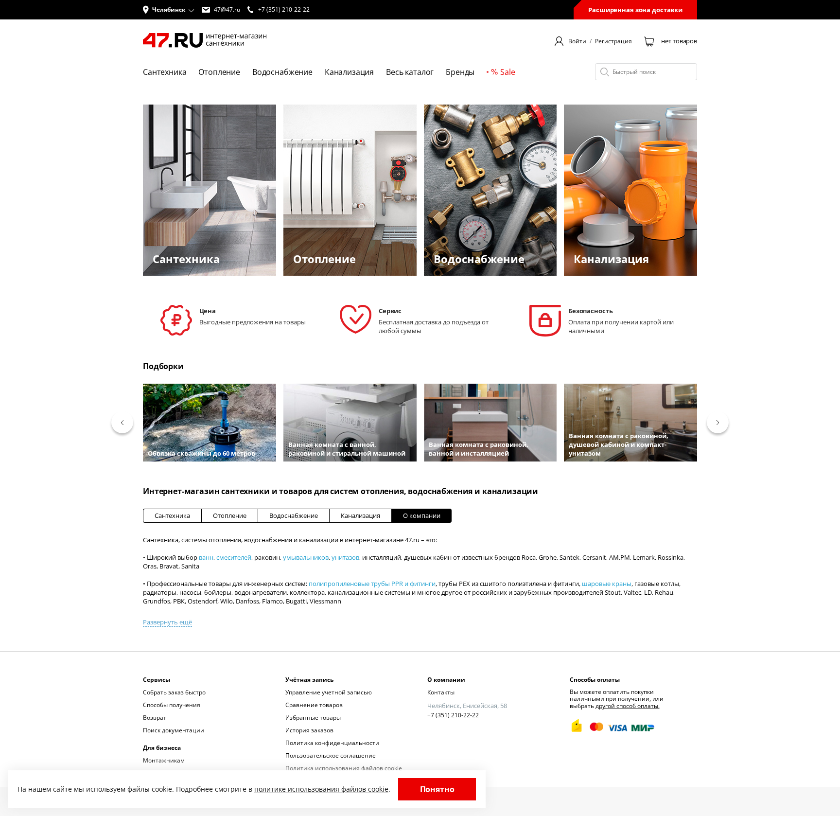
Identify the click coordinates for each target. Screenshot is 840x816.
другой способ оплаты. (627, 706)
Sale (507, 72)
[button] (168, 9)
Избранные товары (313, 717)
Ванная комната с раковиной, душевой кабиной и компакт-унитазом (618, 444)
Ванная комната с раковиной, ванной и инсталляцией (478, 449)
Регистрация (613, 41)
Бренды (460, 72)
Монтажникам (164, 760)
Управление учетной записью (328, 692)
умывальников (306, 557)
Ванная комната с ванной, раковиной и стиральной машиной (346, 449)
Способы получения (171, 705)
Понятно (437, 789)
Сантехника (172, 515)
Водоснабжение (293, 515)
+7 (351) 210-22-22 (453, 715)
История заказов (309, 730)
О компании (421, 515)
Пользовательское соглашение (330, 755)
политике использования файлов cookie (321, 789)
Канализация (360, 515)
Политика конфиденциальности (332, 743)
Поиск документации (173, 730)
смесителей (233, 557)
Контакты (441, 692)
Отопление (229, 515)
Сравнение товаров (314, 705)
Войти (577, 41)
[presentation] (122, 422)
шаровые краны (606, 583)
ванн (206, 557)
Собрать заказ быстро (174, 692)
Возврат (154, 717)
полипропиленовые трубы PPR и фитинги (372, 583)
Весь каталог (410, 72)
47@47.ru (227, 10)
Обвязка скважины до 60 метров (201, 453)
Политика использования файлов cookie (343, 768)
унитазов (345, 557)
